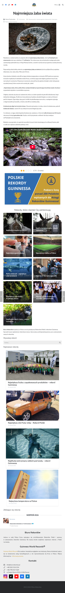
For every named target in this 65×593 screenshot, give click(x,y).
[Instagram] (2, 4)
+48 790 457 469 (13, 570)
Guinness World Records (10, 551)
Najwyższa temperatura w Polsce (23, 501)
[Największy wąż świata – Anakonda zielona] (17, 292)
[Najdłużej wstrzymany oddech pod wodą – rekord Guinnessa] (32, 444)
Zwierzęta (54, 19)
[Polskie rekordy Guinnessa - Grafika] (32, 188)
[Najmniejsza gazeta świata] (17, 246)
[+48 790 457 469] (5, 570)
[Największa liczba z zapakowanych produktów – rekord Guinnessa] (32, 365)
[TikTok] (9, 4)
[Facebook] (6, 4)
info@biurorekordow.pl (13, 565)
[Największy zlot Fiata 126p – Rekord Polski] (32, 406)
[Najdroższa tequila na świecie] (17, 223)
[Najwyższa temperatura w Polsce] (32, 484)
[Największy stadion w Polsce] (47, 246)
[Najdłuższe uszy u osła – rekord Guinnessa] (47, 223)
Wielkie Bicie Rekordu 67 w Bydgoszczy (21, 523)
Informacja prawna (17, 556)
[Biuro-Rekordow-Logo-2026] (34, 4)
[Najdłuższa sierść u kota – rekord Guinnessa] (17, 314)
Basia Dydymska (10, 19)
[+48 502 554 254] (5, 567)
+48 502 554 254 (13, 567)
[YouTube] (12, 4)
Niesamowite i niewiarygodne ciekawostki (39, 19)
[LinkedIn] (15, 4)
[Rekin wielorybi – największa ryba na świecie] (17, 269)
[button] (57, 5)
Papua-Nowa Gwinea (11, 21)
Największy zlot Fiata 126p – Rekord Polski (26, 423)
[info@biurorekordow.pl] (5, 565)
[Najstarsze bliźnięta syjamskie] (47, 269)
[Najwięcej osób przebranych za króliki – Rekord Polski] (47, 292)
